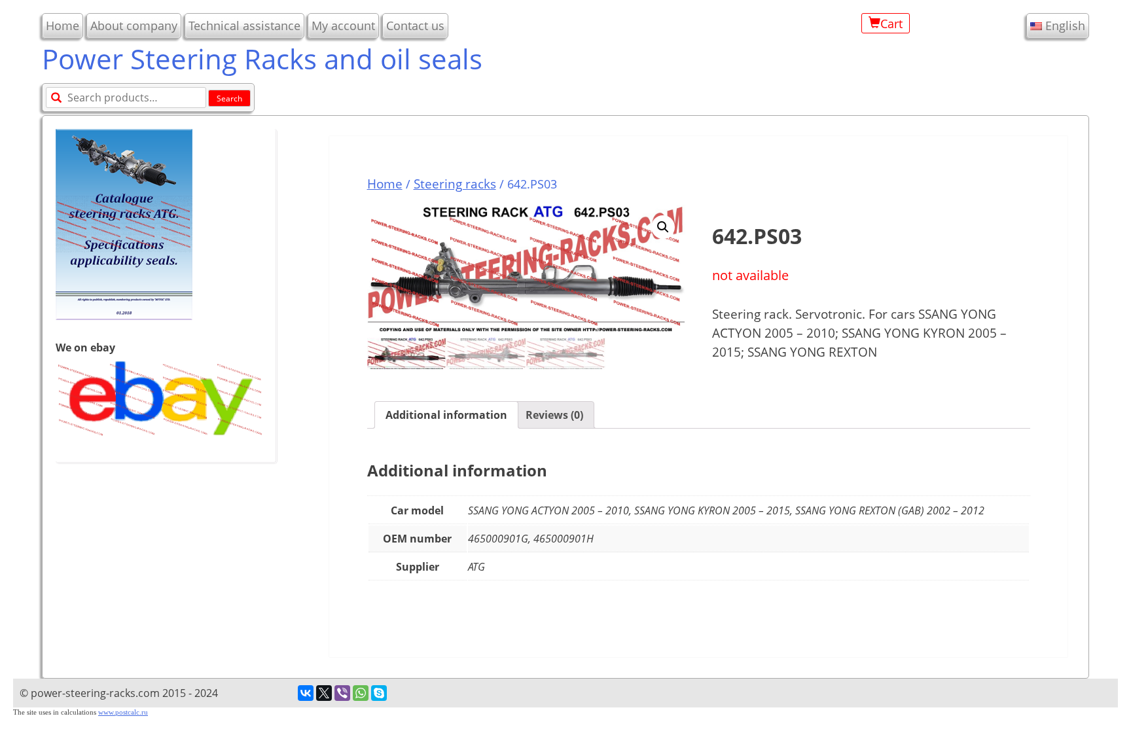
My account (343, 25)
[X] (324, 693)
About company (133, 25)
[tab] (446, 415)
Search (229, 98)
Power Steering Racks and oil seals (262, 58)
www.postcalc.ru (123, 712)
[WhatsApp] (360, 693)
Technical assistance (244, 25)
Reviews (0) (554, 415)
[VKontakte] (306, 693)
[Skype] (379, 693)
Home (62, 25)
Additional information (446, 415)
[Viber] (342, 693)
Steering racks (455, 183)
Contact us (415, 25)
